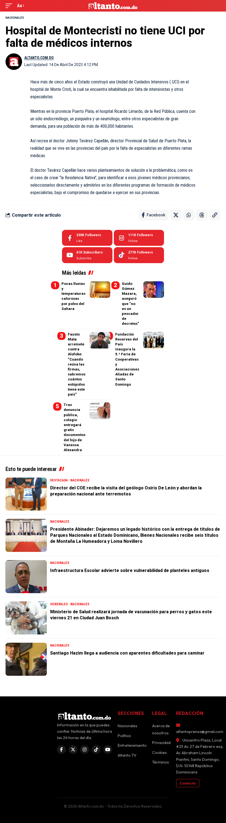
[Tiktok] (139, 255)
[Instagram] (139, 238)
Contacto (188, 783)
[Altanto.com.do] (113, 5)
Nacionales (15, 18)
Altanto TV (127, 755)
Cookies (159, 752)
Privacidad (161, 742)
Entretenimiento (132, 745)
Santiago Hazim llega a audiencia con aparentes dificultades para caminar (127, 653)
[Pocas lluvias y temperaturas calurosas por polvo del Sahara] (100, 289)
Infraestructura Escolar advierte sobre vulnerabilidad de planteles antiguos (129, 570)
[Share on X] (176, 214)
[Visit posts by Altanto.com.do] (14, 61)
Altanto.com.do (39, 58)
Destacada (59, 480)
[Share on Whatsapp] (189, 214)
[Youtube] (87, 255)
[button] (10, 5)
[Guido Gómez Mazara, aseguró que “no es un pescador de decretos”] (153, 289)
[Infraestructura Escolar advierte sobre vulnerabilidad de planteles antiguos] (26, 576)
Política (124, 735)
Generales (59, 604)
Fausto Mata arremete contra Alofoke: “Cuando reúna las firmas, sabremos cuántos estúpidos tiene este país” (76, 364)
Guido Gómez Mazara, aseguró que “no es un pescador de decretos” (130, 304)
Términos (160, 762)
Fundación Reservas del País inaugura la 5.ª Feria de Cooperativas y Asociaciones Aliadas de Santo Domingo (127, 359)
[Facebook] (87, 238)
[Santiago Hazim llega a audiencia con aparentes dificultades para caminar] (26, 659)
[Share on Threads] (202, 214)
